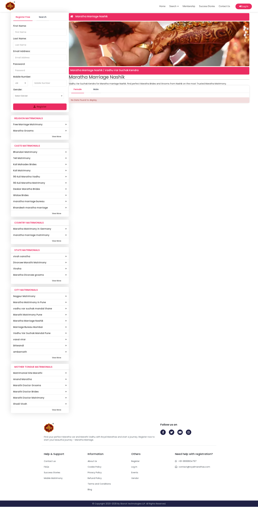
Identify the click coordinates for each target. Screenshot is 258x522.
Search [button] (173, 6)
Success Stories (207, 6)
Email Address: (21, 51)
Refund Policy (95, 478)
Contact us (50, 461)
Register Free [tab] (23, 17)
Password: (19, 64)
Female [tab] (78, 89)
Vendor (135, 478)
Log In (245, 6)
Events (134, 472)
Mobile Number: (22, 76)
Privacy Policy (95, 472)
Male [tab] (96, 89)
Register (41, 106)
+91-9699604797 (187, 461)
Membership (189, 6)
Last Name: (19, 38)
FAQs (46, 466)
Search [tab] (42, 17)
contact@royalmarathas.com (194, 466)
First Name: (19, 25)
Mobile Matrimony (53, 478)
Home (162, 6)
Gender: (17, 89)
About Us (92, 461)
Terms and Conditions (99, 483)
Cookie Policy (94, 466)
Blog (90, 489)
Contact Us (224, 6)
